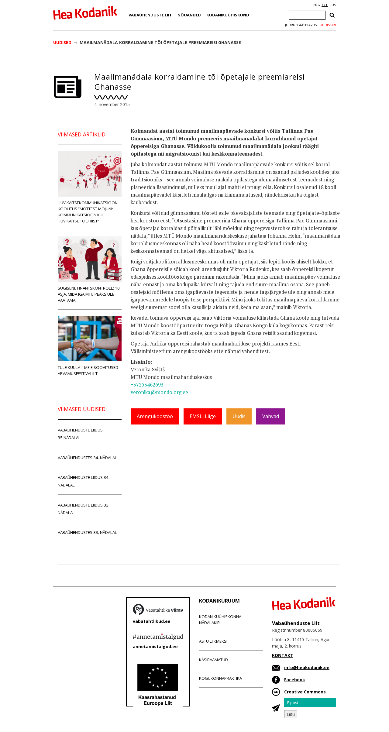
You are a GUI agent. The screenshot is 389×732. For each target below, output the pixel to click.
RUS (332, 5)
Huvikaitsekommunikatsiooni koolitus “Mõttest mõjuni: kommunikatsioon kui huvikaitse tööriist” (88, 212)
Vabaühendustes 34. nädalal (87, 457)
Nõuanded (189, 15)
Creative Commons (305, 692)
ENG (316, 5)
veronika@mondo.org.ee (159, 392)
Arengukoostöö (155, 416)
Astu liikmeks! (213, 641)
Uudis (239, 416)
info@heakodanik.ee (306, 667)
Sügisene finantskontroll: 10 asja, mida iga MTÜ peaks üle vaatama (89, 294)
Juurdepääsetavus (301, 25)
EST (325, 5)
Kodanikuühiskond (227, 15)
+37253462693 (147, 384)
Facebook (294, 679)
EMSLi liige (203, 416)
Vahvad (270, 416)
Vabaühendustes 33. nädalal (87, 532)
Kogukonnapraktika (220, 678)
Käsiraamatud (213, 659)
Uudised (62, 42)
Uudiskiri (328, 25)
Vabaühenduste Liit (150, 15)
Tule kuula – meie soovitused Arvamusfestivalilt (88, 370)
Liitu (291, 714)
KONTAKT (282, 655)
